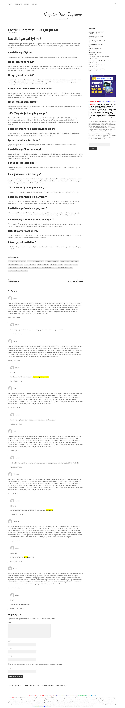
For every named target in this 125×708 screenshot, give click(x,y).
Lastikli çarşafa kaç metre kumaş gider (18, 271)
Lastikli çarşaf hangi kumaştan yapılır (18, 267)
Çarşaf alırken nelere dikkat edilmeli (69, 261)
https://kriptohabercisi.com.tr (32, 685)
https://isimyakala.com (15, 685)
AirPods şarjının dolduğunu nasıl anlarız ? (99, 56)
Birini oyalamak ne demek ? (95, 48)
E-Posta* (10, 648)
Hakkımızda (34, 4)
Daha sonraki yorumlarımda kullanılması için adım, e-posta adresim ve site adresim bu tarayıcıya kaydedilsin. (36, 664)
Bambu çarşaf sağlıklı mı (52, 261)
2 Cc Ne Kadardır (13, 282)
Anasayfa (10, 4)
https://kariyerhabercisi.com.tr (51, 685)
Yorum (9, 622)
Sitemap (63, 685)
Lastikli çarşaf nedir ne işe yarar (64, 267)
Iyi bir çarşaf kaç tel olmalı (71, 264)
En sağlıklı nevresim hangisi (15, 264)
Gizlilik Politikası (18, 4)
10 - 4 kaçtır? (11, 668)
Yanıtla (18, 317)
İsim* (9, 641)
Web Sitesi (10, 656)
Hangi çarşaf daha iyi (43, 264)
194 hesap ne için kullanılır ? (95, 52)
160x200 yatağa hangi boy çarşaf (35, 261)
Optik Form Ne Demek (75, 282)
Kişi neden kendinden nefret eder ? (97, 65)
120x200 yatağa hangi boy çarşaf (17, 261)
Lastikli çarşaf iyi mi (34, 267)
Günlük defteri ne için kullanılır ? (96, 44)
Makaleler (15, 257)
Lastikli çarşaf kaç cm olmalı (48, 267)
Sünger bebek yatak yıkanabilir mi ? (97, 40)
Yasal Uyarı (27, 4)
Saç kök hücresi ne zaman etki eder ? (97, 69)
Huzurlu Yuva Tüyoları (62, 14)
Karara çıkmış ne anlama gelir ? (96, 32)
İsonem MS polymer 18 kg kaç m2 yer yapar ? (99, 61)
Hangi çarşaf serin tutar (56, 264)
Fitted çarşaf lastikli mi (30, 264)
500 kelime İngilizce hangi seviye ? (97, 36)
